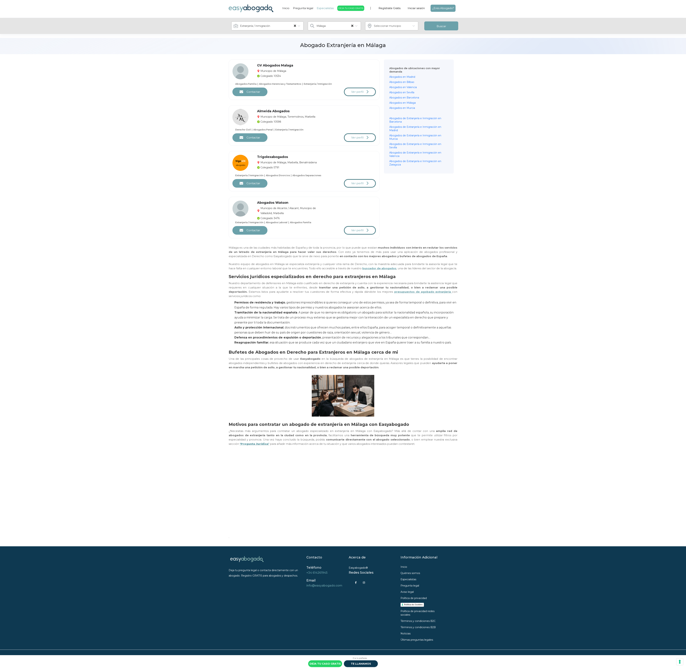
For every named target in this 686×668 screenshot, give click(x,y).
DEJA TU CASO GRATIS (350, 8)
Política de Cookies (413, 604)
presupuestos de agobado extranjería (423, 291)
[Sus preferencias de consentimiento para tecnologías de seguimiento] (679, 661)
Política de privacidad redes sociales (417, 613)
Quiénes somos (410, 573)
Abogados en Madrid (402, 76)
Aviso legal (407, 591)
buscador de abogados (379, 268)
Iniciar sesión (416, 8)
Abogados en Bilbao (401, 82)
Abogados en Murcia (402, 108)
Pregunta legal (303, 8)
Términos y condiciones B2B (418, 627)
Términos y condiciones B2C (418, 621)
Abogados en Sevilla (401, 92)
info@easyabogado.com (324, 585)
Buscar (441, 26)
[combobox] (267, 25)
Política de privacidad (414, 598)
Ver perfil (357, 91)
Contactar (253, 91)
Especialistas (325, 8)
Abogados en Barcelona (404, 97)
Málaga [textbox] (335, 25)
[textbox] (393, 25)
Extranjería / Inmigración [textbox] (268, 25)
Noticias (406, 633)
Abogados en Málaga (402, 102)
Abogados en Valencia (403, 87)
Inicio (285, 8)
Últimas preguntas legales (417, 639)
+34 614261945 (316, 572)
